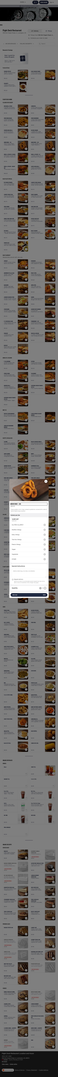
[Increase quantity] (45, 588)
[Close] (45, 481)
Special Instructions (18, 566)
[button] (29, 490)
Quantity (15, 588)
